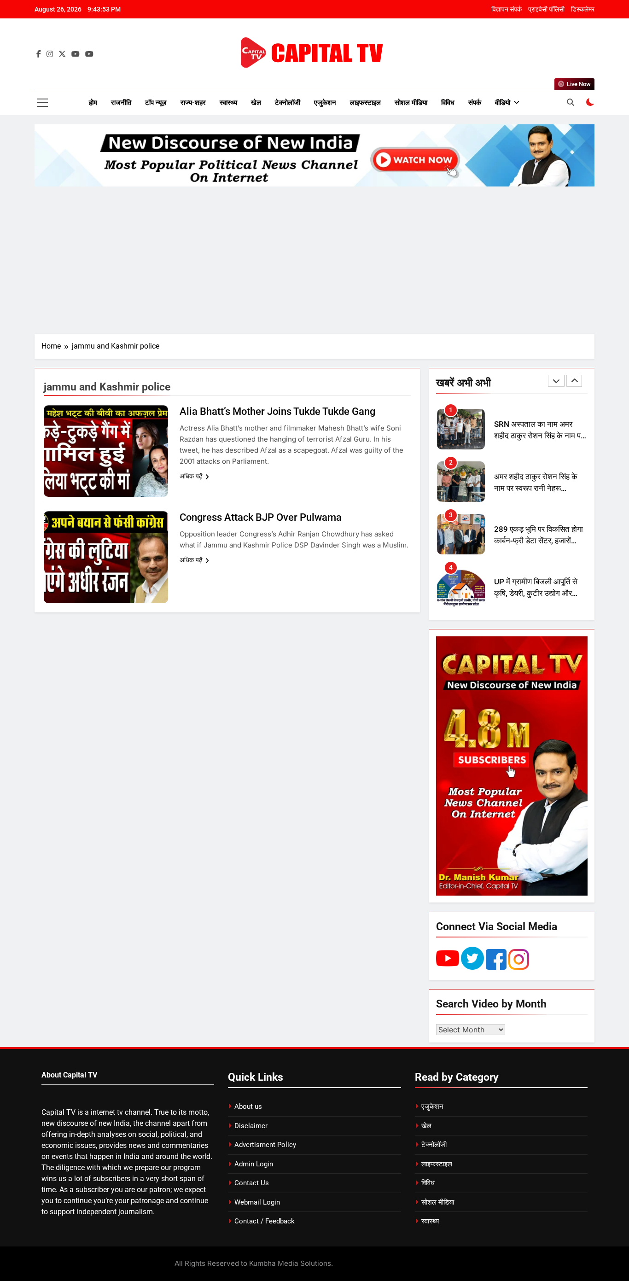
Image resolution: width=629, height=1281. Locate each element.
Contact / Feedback (264, 1221)
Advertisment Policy (265, 1145)
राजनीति (121, 103)
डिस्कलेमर (582, 9)
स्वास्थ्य (228, 103)
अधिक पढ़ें (191, 476)
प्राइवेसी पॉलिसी (546, 9)
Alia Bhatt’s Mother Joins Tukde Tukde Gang (277, 411)
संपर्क (474, 103)
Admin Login (253, 1164)
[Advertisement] (314, 260)
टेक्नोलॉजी (287, 103)
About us (248, 1106)
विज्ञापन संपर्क (506, 9)
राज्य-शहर (193, 103)
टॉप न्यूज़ (156, 103)
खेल (256, 103)
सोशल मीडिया (411, 103)
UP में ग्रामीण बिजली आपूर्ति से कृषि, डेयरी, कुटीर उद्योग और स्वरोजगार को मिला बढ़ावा (535, 541)
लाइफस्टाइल (365, 103)
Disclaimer (251, 1126)
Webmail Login (257, 1202)
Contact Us (251, 1183)
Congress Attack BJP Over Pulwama (261, 517)
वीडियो (502, 103)
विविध (447, 103)
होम (93, 103)
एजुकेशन (325, 103)
